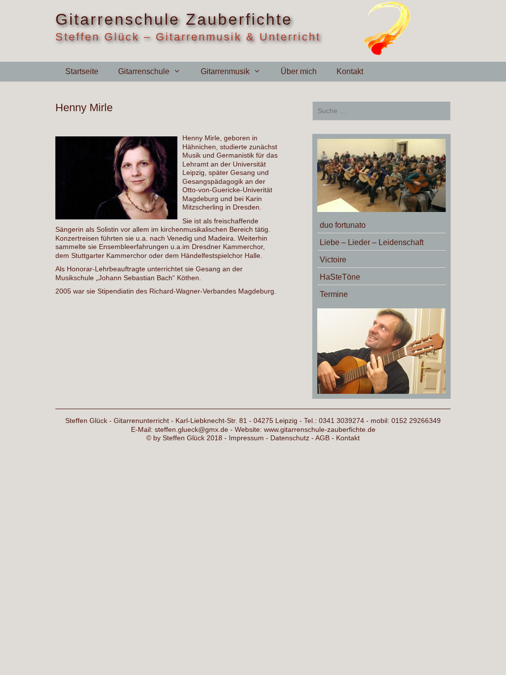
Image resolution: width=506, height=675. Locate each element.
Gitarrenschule (143, 71)
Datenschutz (289, 438)
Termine (334, 294)
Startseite (81, 71)
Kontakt (350, 71)
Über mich (299, 71)
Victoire (333, 259)
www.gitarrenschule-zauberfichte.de (320, 429)
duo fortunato (343, 225)
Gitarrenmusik (225, 71)
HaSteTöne (340, 277)
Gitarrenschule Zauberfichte (174, 19)
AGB (322, 438)
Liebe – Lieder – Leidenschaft (371, 242)
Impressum (246, 438)
